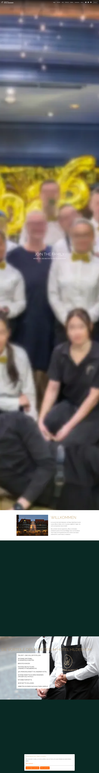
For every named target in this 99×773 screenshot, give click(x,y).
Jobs (63, 2)
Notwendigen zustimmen (32, 768)
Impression (77, 2)
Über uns (67, 2)
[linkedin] (91, 2)
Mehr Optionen (29, 763)
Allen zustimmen (45, 768)
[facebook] (88, 2)
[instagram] (86, 2)
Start (54, 2)
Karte (82, 2)
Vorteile (58, 2)
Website (95, 2)
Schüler (71, 2)
